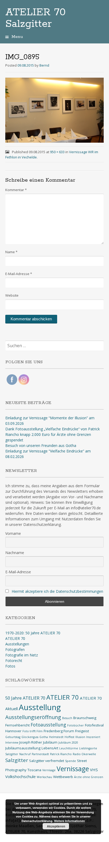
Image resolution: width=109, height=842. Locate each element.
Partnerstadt (40, 754)
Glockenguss (29, 737)
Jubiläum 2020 (68, 742)
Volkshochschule (20, 776)
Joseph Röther (30, 742)
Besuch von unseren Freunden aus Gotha (40, 445)
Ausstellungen (17, 643)
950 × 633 (57, 152)
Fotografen (15, 649)
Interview (11, 742)
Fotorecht (13, 660)
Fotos (10, 666)
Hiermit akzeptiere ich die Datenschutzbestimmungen (57, 591)
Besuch (67, 718)
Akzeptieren (56, 826)
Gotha (43, 737)
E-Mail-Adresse (18, 273)
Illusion (80, 737)
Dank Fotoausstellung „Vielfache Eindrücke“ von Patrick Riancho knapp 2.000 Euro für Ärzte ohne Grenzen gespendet (52, 434)
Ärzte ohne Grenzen (88, 777)
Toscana (34, 770)
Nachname (14, 552)
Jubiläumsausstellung (22, 748)
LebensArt (50, 748)
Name (11, 252)
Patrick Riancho (61, 754)
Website (12, 295)
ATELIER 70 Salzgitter (35, 18)
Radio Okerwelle (84, 754)
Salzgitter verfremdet (46, 760)
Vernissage (73, 768)
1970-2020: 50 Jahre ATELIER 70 (32, 632)
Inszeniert (93, 737)
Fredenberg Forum (59, 731)
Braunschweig (84, 717)
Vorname (13, 533)
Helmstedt (56, 737)
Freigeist (82, 731)
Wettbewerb (63, 776)
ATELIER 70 (15, 638)
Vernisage (49, 770)
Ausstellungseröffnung (33, 717)
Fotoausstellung (48, 724)
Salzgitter (16, 760)
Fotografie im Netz (21, 654)
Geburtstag (12, 737)
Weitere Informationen (69, 821)
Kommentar (16, 189)
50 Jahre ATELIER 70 (25, 698)
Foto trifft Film (32, 731)
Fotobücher (75, 725)
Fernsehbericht (17, 725)
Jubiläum (50, 742)
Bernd (44, 65)
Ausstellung (40, 707)
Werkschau (44, 777)
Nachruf (25, 754)
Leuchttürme (68, 748)
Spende (70, 761)
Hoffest (69, 737)
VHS (94, 769)
